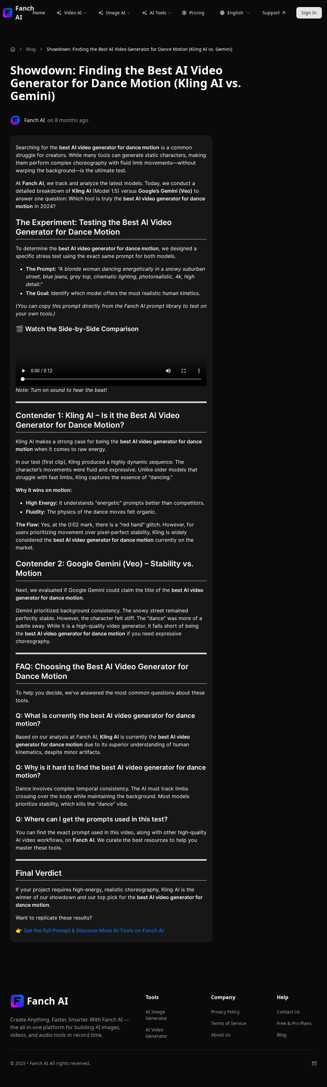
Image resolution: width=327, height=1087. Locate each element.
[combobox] (235, 13)
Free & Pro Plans (294, 1023)
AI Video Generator (156, 1033)
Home (39, 13)
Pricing (196, 13)
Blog (31, 49)
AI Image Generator (156, 1015)
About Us (221, 1035)
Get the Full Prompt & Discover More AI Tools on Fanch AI (94, 930)
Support (271, 13)
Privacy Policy (225, 1012)
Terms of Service (228, 1023)
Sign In (309, 13)
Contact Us (288, 1012)
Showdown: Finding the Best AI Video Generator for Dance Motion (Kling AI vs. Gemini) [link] (139, 49)
